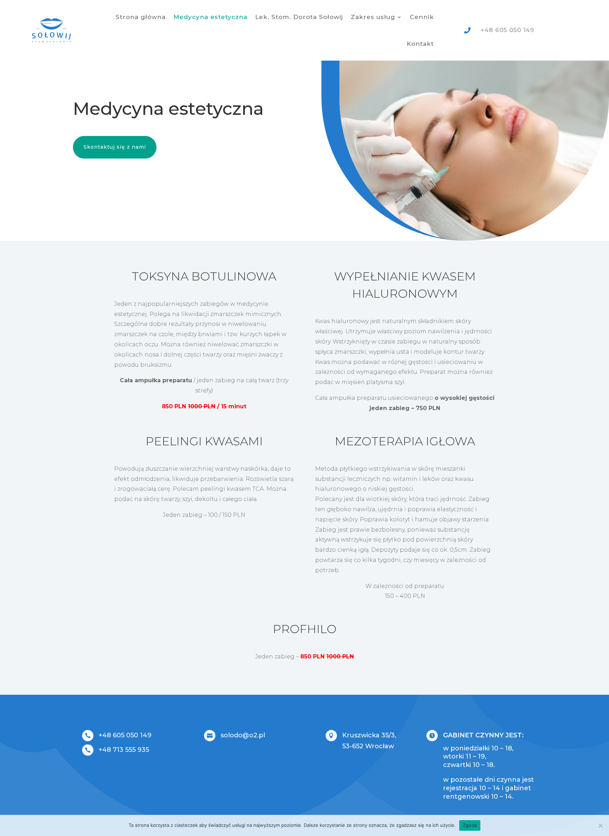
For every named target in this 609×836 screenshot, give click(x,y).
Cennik (422, 16)
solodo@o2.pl (243, 735)
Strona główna (141, 16)
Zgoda (470, 825)
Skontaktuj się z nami (115, 147)
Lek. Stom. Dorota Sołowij (299, 16)
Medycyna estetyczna (210, 16)
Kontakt (420, 43)
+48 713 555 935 (124, 750)
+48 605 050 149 (125, 735)
